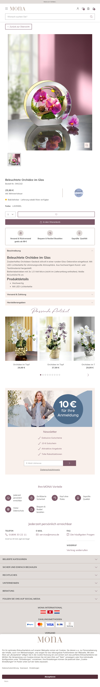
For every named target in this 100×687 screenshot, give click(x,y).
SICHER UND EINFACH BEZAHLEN (20, 567)
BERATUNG (8, 591)
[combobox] (50, 16)
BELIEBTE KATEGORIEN (15, 559)
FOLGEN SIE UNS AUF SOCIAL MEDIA (21, 598)
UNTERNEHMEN (11, 583)
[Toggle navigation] (6, 8)
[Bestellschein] (88, 8)
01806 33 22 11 (18, 534)
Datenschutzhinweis (50, 469)
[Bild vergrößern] (87, 145)
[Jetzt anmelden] (69, 463)
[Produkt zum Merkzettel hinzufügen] (56, 214)
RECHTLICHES (10, 575)
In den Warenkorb (51, 222)
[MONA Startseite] (18, 9)
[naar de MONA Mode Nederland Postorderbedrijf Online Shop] (57, 612)
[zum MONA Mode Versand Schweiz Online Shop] (50, 612)
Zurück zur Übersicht (20, 26)
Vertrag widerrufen (77, 550)
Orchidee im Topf (21, 364)
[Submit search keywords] (91, 16)
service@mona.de (49, 534)
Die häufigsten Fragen (82, 534)
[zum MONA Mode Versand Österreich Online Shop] (43, 612)
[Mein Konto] (78, 8)
